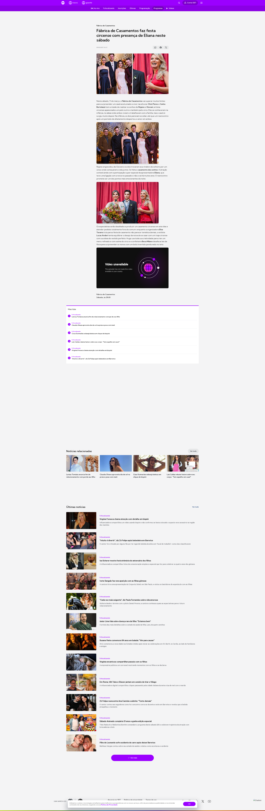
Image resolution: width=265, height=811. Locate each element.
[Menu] (201, 3)
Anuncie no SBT (114, 800)
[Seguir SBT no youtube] (209, 801)
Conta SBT (191, 3)
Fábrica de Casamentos (105, 26)
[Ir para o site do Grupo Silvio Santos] (64, 801)
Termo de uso (151, 800)
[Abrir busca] (179, 3)
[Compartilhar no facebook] (160, 47)
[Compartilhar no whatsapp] (155, 47)
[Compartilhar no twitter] (166, 47)
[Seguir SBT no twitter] (202, 801)
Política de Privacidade (109, 805)
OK (189, 804)
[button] (82, 469)
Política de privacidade (133, 800)
